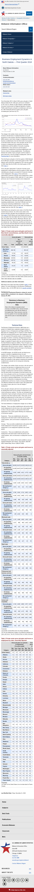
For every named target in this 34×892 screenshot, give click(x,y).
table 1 (20, 207)
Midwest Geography (8, 38)
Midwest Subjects (8, 43)
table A (5, 215)
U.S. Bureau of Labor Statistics (15, 13)
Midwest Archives (8, 47)
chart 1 (5, 166)
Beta (3, 837)
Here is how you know (11, 4)
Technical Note (5, 156)
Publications (6, 819)
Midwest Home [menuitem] (7, 34)
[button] (30, 868)
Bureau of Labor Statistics (8, 18)
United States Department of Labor (12, 8)
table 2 (26, 284)
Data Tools (5, 813)
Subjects (5, 808)
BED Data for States (7, 95)
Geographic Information (23, 18)
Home (4, 802)
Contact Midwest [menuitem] (7, 52)
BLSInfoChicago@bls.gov (8, 81)
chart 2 (16, 173)
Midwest (4, 20)
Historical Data (6, 93)
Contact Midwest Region (19, 863)
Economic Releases (8, 825)
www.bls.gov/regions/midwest (9, 82)
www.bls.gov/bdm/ (27, 288)
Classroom (5, 831)
